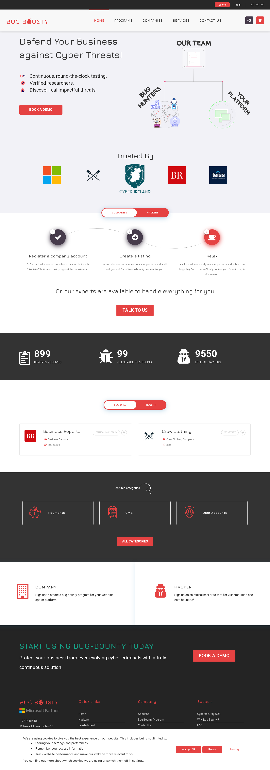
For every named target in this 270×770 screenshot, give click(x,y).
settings (137, 761)
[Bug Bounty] (30, 20)
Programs (123, 20)
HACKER (183, 587)
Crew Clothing (177, 431)
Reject (212, 750)
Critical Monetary (106, 432)
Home (99, 20)
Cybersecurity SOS (209, 713)
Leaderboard (87, 725)
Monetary (230, 432)
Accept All (188, 750)
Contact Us (211, 20)
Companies (153, 20)
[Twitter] (257, 5)
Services (181, 20)
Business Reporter (62, 431)
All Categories (135, 541)
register (222, 4)
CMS (129, 512)
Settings (235, 750)
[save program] (123, 432)
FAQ (199, 725)
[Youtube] (262, 5)
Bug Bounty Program (151, 719)
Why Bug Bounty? (208, 719)
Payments (56, 512)
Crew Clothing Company (180, 439)
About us (143, 713)
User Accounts (214, 512)
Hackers (84, 719)
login (238, 4)
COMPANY (46, 587)
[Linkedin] (252, 5)
